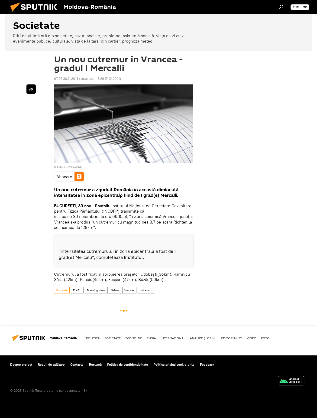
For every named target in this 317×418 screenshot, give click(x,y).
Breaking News (96, 290)
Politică (93, 338)
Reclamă (95, 364)
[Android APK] (291, 381)
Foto (265, 338)
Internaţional (173, 338)
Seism (115, 290)
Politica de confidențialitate (127, 364)
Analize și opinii (203, 338)
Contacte (77, 364)
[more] (31, 89)
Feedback (207, 364)
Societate (62, 290)
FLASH (77, 290)
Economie (133, 338)
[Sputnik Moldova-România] (35, 13)
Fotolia (61, 167)
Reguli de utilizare (51, 364)
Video (251, 338)
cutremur (146, 290)
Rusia (151, 338)
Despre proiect (21, 364)
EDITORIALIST (231, 338)
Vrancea (129, 290)
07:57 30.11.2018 (66, 79)
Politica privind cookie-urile (174, 364)
